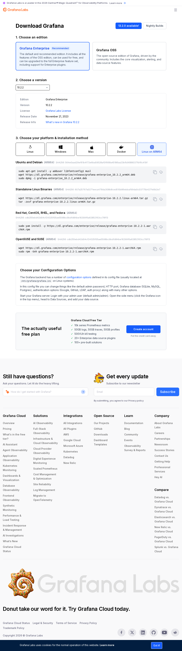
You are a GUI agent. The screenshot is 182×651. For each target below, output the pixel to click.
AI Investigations (13, 535)
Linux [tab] (30, 151)
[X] (132, 632)
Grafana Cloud (95, 609)
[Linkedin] (143, 632)
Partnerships (162, 438)
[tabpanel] (91, 208)
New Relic (69, 462)
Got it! (156, 645)
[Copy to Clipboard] (155, 172)
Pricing (7, 428)
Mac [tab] (91, 151)
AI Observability (43, 423)
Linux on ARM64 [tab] (152, 151)
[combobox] (33, 87)
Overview (9, 423)
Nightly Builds (154, 25)
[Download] (161, 172)
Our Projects (101, 423)
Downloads (101, 434)
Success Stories (164, 450)
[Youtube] (164, 632)
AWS (66, 434)
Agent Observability (15, 450)
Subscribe (167, 392)
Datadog (68, 457)
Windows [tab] (60, 151)
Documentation (133, 423)
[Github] (154, 632)
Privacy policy (136, 400)
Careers (159, 433)
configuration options (78, 277)
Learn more (107, 645)
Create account (143, 329)
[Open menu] (175, 10)
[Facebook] (121, 632)
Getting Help (162, 461)
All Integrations (72, 423)
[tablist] (91, 149)
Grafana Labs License (58, 110)
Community (131, 434)
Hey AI (158, 477)
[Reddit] (175, 632)
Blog (127, 428)
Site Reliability (42, 484)
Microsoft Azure (73, 445)
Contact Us (161, 455)
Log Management (44, 489)
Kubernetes (70, 451)
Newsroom (161, 444)
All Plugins (69, 428)
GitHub (98, 428)
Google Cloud (72, 440)
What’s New (10, 541)
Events (128, 440)
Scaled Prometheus (45, 468)
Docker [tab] (121, 151)
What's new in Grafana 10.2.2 (62, 122)
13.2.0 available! (128, 25)
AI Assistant (10, 444)
